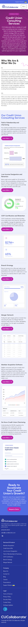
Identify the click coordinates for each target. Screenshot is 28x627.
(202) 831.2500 (5, 530)
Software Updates (8, 605)
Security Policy (7, 599)
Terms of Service (7, 594)
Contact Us (6, 574)
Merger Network (7, 562)
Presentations (7, 582)
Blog (4, 576)
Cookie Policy (7, 602)
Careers (5, 579)
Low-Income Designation (10, 551)
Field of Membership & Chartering (12, 554)
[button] (24, 6)
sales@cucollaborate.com (8, 532)
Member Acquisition (8, 545)
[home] (10, 6)
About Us (5, 571)
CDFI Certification (8, 557)
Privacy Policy (7, 596)
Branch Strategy (7, 559)
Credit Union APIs (8, 548)
